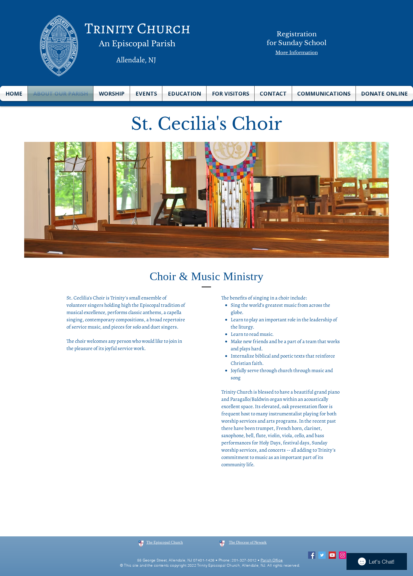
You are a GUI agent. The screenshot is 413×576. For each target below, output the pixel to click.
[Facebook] (311, 555)
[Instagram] (342, 555)
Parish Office (272, 560)
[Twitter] (322, 555)
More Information (296, 52)
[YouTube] (332, 555)
